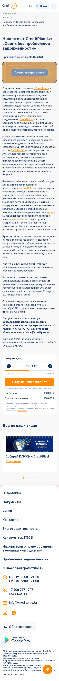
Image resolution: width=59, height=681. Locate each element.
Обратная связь (21, 627)
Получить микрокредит (29, 382)
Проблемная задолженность (25, 559)
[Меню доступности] (30, 6)
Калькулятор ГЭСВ (17, 538)
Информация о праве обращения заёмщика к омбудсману (28, 548)
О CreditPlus (11, 493)
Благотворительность (20, 529)
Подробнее (22, 411)
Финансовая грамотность (22, 568)
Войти (44, 6)
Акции (7, 511)
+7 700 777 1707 (21, 590)
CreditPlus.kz (42, 88)
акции (50, 212)
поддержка (18, 219)
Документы (11, 502)
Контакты (10, 520)
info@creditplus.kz (23, 602)
